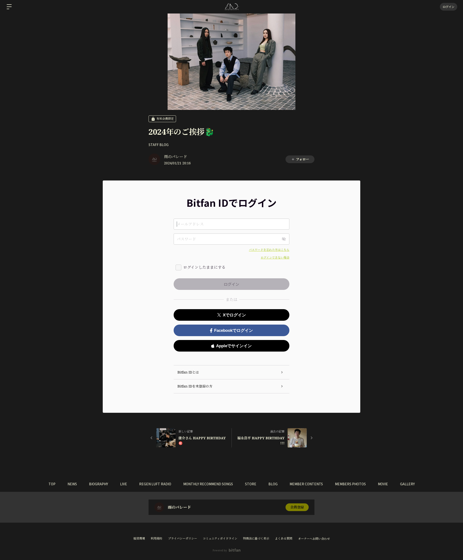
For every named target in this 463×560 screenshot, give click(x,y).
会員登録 (297, 507)
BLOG (273, 483)
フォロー (302, 159)
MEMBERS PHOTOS (350, 483)
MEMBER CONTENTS (306, 483)
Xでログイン (234, 315)
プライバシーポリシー (182, 538)
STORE (250, 483)
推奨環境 (139, 538)
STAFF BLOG (159, 144)
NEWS (72, 483)
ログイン (448, 7)
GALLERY (407, 483)
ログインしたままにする (204, 267)
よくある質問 (283, 538)
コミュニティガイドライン (220, 538)
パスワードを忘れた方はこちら (269, 250)
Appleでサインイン (234, 346)
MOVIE (383, 483)
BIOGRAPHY (98, 483)
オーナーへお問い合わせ (314, 538)
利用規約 (156, 538)
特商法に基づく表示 (256, 538)
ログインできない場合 (275, 257)
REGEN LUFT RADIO (155, 483)
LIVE (123, 483)
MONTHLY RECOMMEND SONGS (208, 483)
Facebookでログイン (233, 330)
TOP (51, 483)
